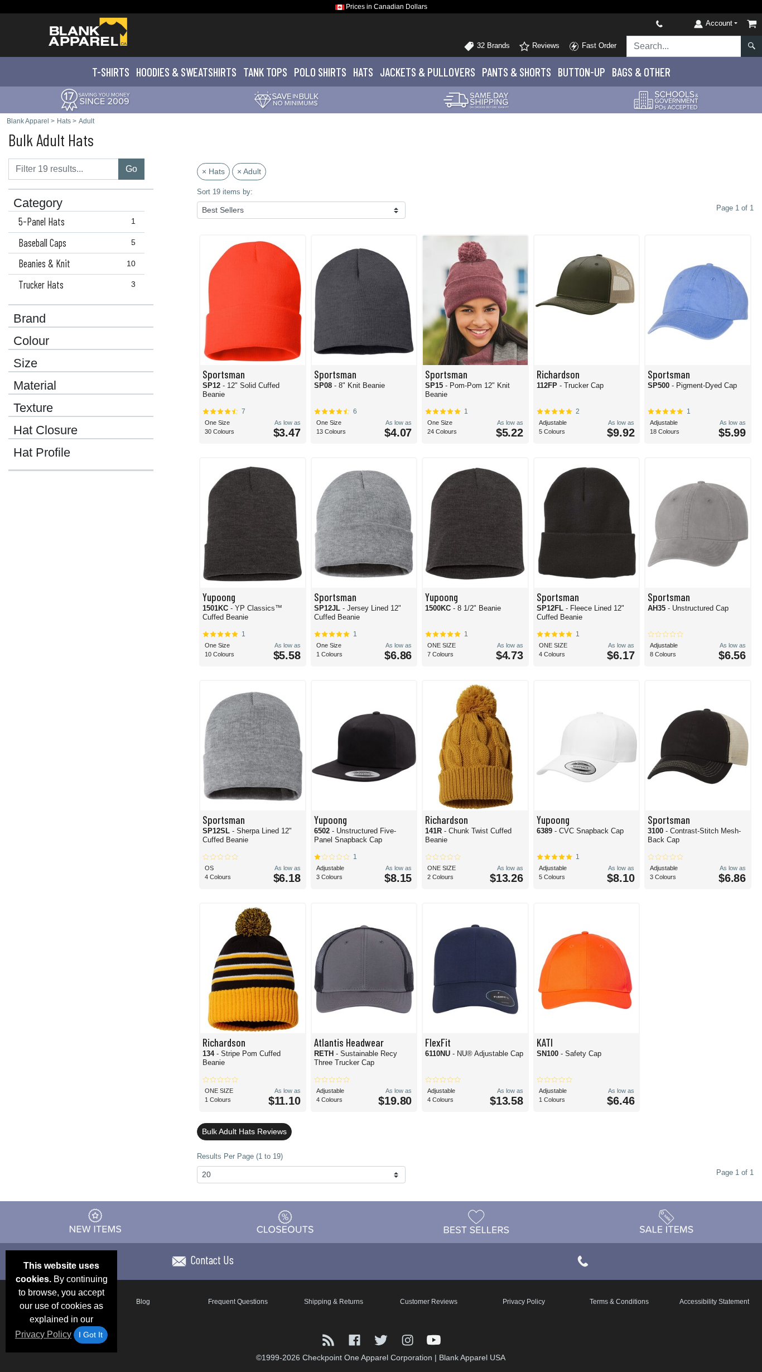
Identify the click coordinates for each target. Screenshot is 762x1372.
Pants (516, 72)
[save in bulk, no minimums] (286, 99)
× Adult (249, 171)
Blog (143, 1302)
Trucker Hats (77, 285)
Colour (31, 341)
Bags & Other (641, 72)
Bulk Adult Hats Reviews (244, 1131)
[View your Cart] (752, 23)
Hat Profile (41, 453)
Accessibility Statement (714, 1302)
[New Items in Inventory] (95, 1221)
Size (25, 363)
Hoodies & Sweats (186, 72)
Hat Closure (45, 430)
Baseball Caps (77, 243)
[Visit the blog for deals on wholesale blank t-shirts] (329, 1339)
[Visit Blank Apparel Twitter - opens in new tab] (382, 1339)
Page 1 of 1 (735, 1172)
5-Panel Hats (77, 221)
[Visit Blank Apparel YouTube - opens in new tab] (434, 1339)
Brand (29, 319)
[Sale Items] (666, 1221)
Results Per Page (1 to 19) (240, 1156)
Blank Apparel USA (472, 1357)
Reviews (545, 45)
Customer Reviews (428, 1302)
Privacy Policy (43, 1334)
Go (131, 169)
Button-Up (581, 72)
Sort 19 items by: (225, 192)
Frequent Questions (238, 1302)
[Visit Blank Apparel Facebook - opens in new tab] (356, 1339)
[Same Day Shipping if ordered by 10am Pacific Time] (476, 99)
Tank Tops (265, 72)
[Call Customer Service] (633, 23)
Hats (363, 72)
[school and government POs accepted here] (666, 100)
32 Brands (492, 45)
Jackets (427, 72)
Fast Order (598, 45)
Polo (320, 72)
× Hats (213, 171)
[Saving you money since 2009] (95, 99)
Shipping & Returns (333, 1302)
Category (37, 203)
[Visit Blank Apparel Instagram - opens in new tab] (409, 1339)
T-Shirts (110, 72)
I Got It (91, 1334)
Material (34, 386)
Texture (33, 408)
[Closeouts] (285, 1221)
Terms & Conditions (619, 1302)
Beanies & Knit (77, 263)
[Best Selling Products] (476, 1221)
